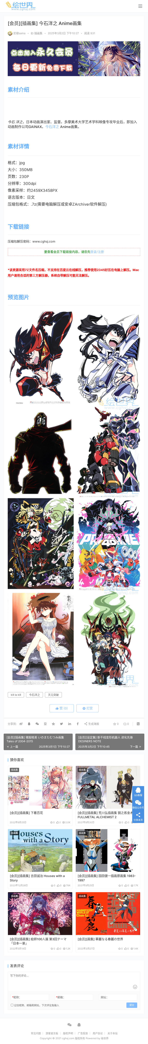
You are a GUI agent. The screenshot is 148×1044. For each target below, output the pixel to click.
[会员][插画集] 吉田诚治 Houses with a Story (37, 878)
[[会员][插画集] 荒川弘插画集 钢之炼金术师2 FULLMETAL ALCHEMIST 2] (108, 787)
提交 (132, 1005)
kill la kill (16, 694)
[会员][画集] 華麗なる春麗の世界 (100, 939)
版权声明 (68, 1033)
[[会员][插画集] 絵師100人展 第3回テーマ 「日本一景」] (40, 913)
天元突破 (53, 694)
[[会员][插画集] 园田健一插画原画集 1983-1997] (108, 850)
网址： (105, 997)
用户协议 (98, 1033)
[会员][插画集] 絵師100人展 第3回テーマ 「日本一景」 (38, 941)
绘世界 (104, 1038)
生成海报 (93, 723)
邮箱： (61, 997)
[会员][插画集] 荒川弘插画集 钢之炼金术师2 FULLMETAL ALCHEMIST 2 (108, 815)
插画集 (38, 33)
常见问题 (36, 1033)
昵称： (17, 997)
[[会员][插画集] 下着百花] (40, 787)
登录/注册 (97, 252)
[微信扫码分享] (37, 724)
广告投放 (83, 1033)
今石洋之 (52, 127)
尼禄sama (19, 33)
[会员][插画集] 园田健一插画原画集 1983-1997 (107, 878)
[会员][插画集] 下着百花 (26, 813)
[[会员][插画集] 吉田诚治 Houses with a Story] (40, 850)
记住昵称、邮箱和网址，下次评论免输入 (36, 1005)
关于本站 (113, 1033)
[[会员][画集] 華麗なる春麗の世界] (108, 913)
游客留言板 (52, 1033)
